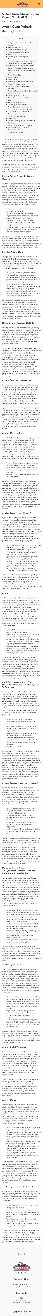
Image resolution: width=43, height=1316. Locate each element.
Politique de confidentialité (21, 1302)
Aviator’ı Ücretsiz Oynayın (16, 84)
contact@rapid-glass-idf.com (21, 1284)
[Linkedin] (22, 1273)
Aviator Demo (12, 79)
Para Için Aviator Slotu (15, 47)
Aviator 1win (12, 118)
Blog (4, 21)
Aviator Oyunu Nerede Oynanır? (18, 57)
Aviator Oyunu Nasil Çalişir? (17, 96)
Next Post (21, 1254)
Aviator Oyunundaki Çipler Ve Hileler (20, 125)
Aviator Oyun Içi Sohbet (15, 132)
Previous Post (21, 1249)
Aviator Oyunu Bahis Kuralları (17, 105)
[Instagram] (18, 1273)
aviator (36, 248)
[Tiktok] (25, 1273)
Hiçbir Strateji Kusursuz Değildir (18, 50)
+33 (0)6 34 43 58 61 (21, 1286)
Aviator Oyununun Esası (16, 102)
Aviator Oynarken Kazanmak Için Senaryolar (22, 98)
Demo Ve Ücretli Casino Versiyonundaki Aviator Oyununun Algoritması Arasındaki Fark (21, 70)
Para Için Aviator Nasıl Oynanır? (18, 127)
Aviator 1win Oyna (14, 93)
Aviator (10, 59)
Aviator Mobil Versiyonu (16, 77)
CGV (21, 1298)
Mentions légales (21, 1300)
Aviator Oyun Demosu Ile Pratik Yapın (20, 82)
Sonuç (10, 100)
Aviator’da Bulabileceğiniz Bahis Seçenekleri (22, 91)
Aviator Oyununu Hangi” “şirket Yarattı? (21, 66)
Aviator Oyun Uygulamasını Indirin (19, 52)
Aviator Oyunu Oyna (15, 75)
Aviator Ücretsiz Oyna (15, 54)
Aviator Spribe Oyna (14, 130)
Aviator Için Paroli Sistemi (16, 116)
